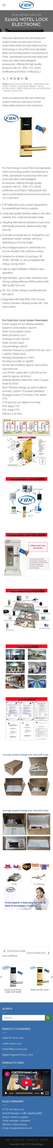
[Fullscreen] (46, 1093)
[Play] (6, 1093)
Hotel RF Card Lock (12, 1037)
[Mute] (42, 1093)
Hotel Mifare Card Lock (26, 15)
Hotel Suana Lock (11, 1043)
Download (18, 1140)
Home (8, 1140)
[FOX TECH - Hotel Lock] (26, 5)
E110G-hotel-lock (36, 953)
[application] (26, 1082)
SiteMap (44, 1140)
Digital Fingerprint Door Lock (17, 1054)
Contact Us (32, 1140)
